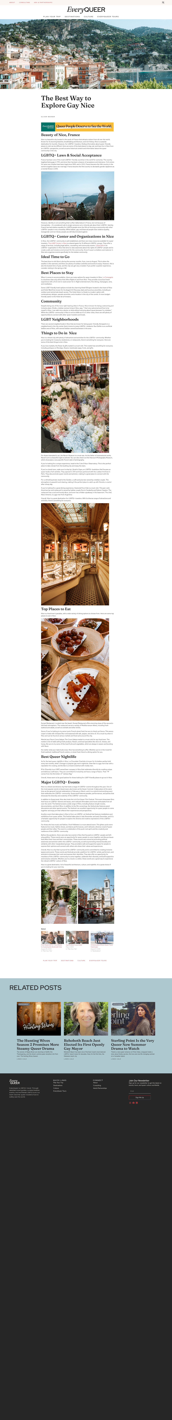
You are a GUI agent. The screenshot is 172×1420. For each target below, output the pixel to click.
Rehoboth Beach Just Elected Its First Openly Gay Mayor (84, 1044)
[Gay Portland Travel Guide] (77, 937)
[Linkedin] (136, 1102)
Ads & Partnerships (43, 2)
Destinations (72, 17)
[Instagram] (130, 1102)
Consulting (24, 2)
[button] (163, 2)
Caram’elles (100, 245)
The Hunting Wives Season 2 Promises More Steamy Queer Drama (38, 1044)
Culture (88, 17)
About (12, 2)
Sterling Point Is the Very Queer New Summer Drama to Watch (132, 1044)
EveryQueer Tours (108, 17)
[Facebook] (133, 1102)
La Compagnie (108, 277)
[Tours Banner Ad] (77, 131)
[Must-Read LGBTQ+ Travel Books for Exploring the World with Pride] (52, 937)
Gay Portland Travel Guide (74, 945)
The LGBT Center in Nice (57, 243)
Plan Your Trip (52, 17)
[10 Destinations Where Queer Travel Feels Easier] (102, 937)
